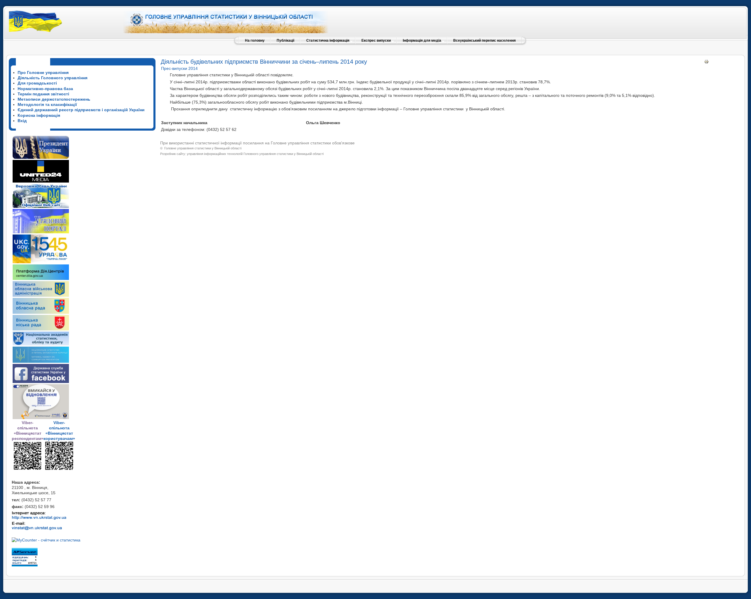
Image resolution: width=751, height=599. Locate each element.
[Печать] (706, 62)
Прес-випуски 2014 (179, 68)
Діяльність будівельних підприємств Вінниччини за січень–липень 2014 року (264, 61)
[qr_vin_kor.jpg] (27, 469)
